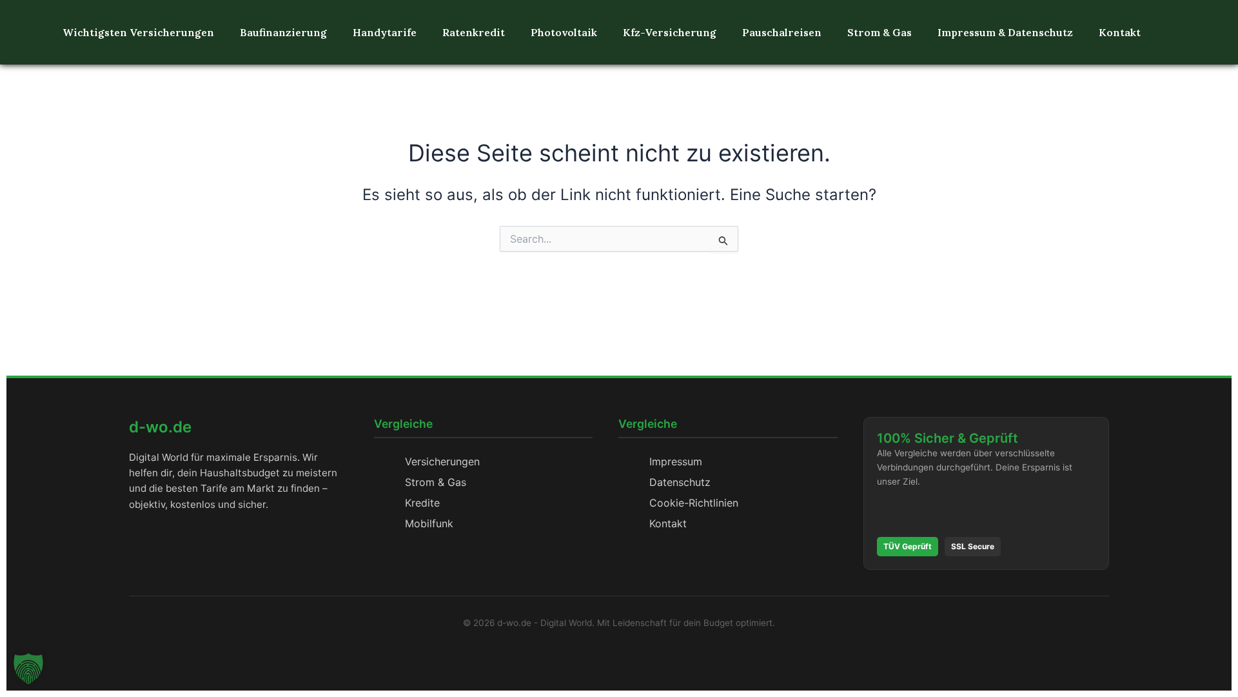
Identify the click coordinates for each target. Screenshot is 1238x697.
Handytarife (385, 32)
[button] (28, 668)
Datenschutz (680, 482)
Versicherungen (442, 461)
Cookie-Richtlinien (693, 502)
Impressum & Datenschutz (1005, 32)
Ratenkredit (473, 32)
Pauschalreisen (781, 32)
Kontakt (1120, 32)
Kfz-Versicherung (669, 32)
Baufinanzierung (283, 32)
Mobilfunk (429, 523)
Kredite (422, 502)
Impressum (675, 461)
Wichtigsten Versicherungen (138, 32)
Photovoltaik (564, 32)
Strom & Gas (879, 32)
